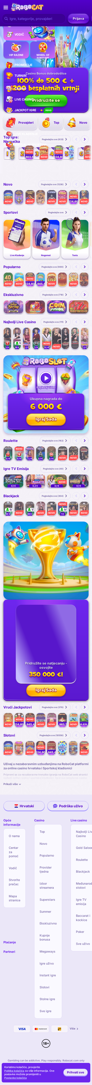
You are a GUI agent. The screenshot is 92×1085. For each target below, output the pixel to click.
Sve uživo (83, 943)
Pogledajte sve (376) (53, 707)
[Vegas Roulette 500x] (65, 338)
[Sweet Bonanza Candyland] (85, 338)
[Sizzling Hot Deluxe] (62, 279)
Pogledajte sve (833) (53, 139)
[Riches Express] (73, 279)
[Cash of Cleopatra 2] (84, 197)
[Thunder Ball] (71, 152)
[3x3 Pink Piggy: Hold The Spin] (62, 197)
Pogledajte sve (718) (53, 294)
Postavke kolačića (15, 1077)
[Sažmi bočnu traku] (6, 7)
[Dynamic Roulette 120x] (75, 338)
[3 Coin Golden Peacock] (73, 720)
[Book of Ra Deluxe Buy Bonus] (84, 748)
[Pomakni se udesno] (85, 139)
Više (72, 1028)
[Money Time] (57, 481)
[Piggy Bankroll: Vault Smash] (73, 197)
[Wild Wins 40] (79, 307)
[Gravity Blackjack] (73, 508)
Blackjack (83, 871)
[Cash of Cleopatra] (73, 748)
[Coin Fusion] (57, 307)
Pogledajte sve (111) (53, 322)
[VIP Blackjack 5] (84, 508)
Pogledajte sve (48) (53, 468)
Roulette (82, 859)
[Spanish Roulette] (73, 453)
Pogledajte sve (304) (53, 496)
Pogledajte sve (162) (53, 440)
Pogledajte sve (56, 212)
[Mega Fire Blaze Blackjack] (62, 508)
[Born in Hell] (84, 279)
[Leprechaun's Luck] (84, 720)
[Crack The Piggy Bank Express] (59, 152)
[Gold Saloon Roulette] (56, 338)
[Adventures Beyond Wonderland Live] (79, 481)
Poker (80, 931)
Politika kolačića (14, 1070)
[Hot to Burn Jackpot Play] (62, 720)
